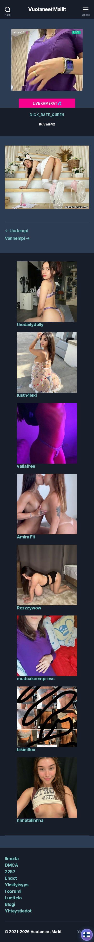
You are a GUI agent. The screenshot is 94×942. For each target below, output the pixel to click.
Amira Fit (26, 536)
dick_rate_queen (47, 115)
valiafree (26, 466)
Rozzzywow (29, 607)
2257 (10, 871)
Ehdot (11, 878)
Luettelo (13, 897)
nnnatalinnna (30, 820)
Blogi (10, 904)
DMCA (11, 865)
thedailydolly (30, 324)
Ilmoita (12, 858)
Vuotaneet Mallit (47, 9)
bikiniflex (26, 749)
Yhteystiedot (18, 910)
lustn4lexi (27, 395)
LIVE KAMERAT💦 (47, 103)
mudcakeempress (35, 678)
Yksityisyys (16, 884)
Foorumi (13, 891)
